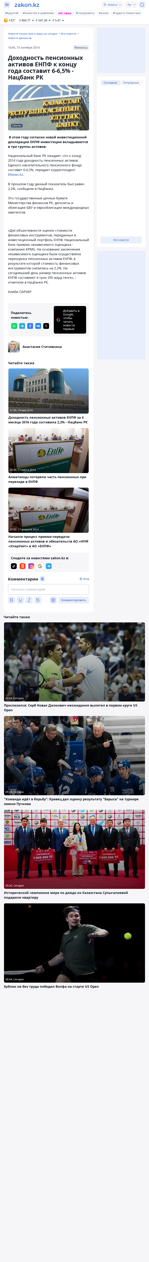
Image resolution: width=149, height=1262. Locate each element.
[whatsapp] (14, 326)
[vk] (38, 326)
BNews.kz (15, 174)
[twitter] (46, 326)
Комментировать (73, 600)
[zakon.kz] (27, 5)
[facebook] (30, 326)
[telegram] (22, 326)
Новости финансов (19, 38)
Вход (86, 578)
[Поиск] (142, 4)
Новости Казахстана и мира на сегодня (32, 33)
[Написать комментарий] (48, 589)
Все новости (68, 33)
